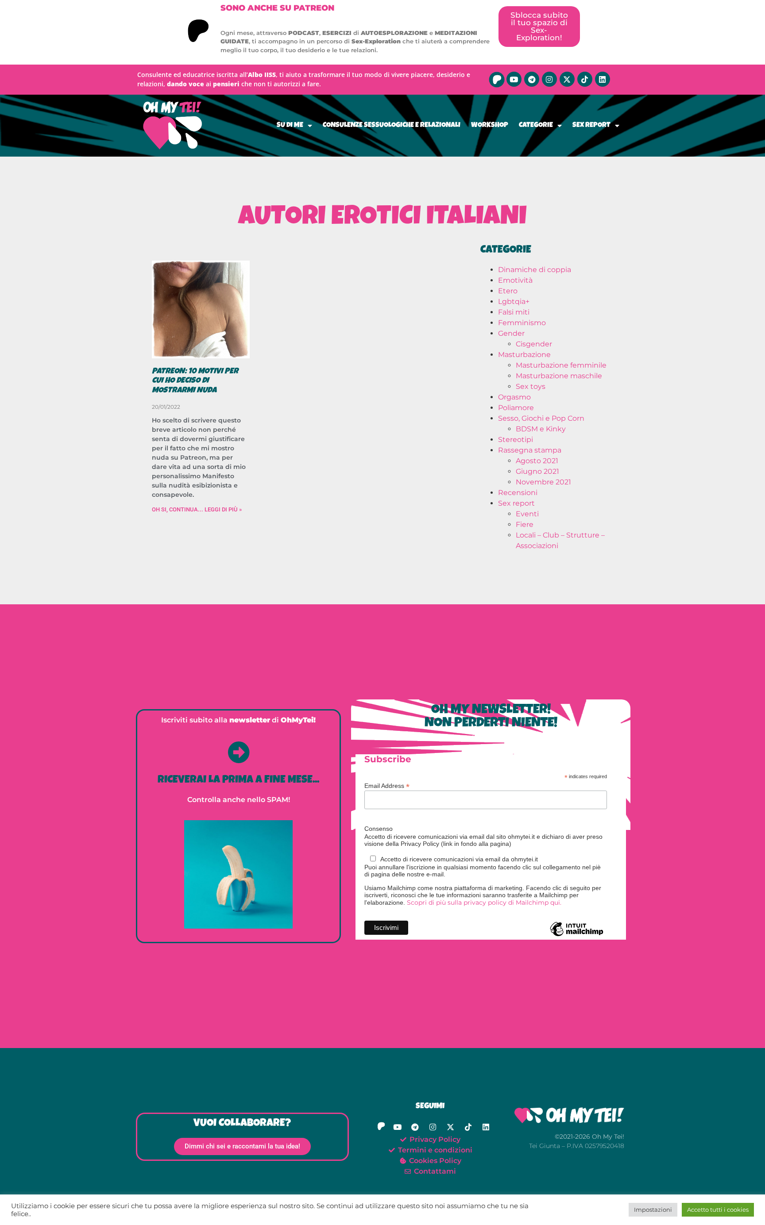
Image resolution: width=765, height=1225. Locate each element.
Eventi (527, 514)
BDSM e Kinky (541, 429)
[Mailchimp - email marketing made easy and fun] (576, 936)
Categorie (536, 125)
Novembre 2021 (543, 482)
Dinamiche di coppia (534, 269)
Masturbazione (524, 354)
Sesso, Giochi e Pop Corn (541, 418)
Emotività (515, 280)
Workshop (489, 125)
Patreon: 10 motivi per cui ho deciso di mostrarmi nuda (195, 381)
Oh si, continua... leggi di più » (197, 509)
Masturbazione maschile (559, 376)
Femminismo (522, 323)
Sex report (591, 125)
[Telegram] (531, 79)
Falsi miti (513, 312)
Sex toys (530, 386)
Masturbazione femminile (561, 365)
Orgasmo (514, 397)
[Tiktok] (584, 79)
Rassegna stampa (529, 450)
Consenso (378, 829)
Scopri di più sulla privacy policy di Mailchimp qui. (484, 902)
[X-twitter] (567, 79)
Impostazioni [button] (653, 1209)
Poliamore (516, 407)
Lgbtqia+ (513, 301)
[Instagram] (549, 79)
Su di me (290, 125)
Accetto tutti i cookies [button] (718, 1209)
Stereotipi (515, 439)
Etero (508, 291)
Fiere (524, 524)
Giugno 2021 (537, 471)
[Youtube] (514, 79)
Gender (511, 333)
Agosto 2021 (537, 461)
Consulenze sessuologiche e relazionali (391, 125)
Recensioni (517, 492)
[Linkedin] (602, 79)
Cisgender (534, 344)
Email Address (387, 785)
